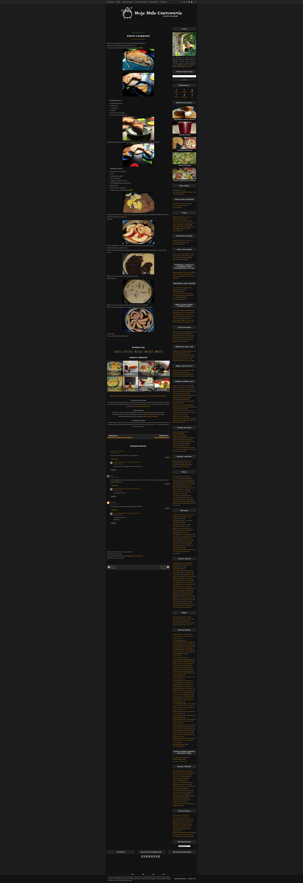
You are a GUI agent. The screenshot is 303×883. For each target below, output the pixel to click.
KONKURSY (187, 784)
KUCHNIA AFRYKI (187, 634)
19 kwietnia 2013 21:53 (114, 477)
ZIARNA (190, 360)
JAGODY (181, 486)
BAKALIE (174, 310)
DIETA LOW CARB (176, 221)
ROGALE (186, 445)
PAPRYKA (181, 538)
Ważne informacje (154, 2)
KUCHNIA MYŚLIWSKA (188, 705)
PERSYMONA (175, 497)
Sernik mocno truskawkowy (162, 389)
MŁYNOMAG (190, 356)
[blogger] (188, 2)
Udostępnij (129, 351)
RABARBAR (189, 499)
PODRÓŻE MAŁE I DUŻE (178, 192)
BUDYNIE (175, 567)
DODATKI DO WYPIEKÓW (183, 287)
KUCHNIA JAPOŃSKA (177, 686)
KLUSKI (174, 312)
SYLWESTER (175, 797)
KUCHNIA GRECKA (187, 374)
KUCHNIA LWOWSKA (188, 698)
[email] (191, 2)
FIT (188, 221)
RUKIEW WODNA (176, 410)
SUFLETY (181, 605)
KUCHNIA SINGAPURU (177, 723)
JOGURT (174, 255)
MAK (174, 599)
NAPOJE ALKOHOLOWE (184, 464)
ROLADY (184, 603)
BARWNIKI (175, 565)
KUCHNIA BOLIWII (176, 655)
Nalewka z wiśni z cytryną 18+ (162, 374)
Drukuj (119, 351)
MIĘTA (174, 399)
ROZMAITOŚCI (182, 796)
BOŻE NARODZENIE (177, 771)
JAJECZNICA (190, 253)
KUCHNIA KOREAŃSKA (187, 692)
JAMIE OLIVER (175, 823)
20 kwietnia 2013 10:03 (114, 504)
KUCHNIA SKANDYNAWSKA (178, 725)
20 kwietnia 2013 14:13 (118, 490)
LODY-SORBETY (182, 255)
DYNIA (174, 484)
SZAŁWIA (175, 414)
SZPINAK (175, 545)
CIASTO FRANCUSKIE (177, 580)
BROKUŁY (175, 516)
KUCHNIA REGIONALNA (177, 719)
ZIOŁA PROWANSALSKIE (188, 420)
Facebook (144, 414)
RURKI (190, 603)
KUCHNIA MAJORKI (176, 700)
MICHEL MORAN (186, 826)
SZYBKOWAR (183, 276)
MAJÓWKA (190, 786)
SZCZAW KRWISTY (182, 414)
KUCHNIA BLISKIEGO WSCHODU (179, 653)
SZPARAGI (188, 543)
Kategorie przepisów (127, 2)
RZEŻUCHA (190, 410)
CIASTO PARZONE (176, 584)
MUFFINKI (175, 601)
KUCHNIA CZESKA (188, 663)
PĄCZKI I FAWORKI (176, 603)
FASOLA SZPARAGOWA (177, 524)
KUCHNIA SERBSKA (188, 721)
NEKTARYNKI (175, 493)
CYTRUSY (175, 482)
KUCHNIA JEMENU (188, 686)
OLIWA (188, 293)
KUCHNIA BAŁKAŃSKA (177, 649)
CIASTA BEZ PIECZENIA (178, 568)
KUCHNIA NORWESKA (188, 707)
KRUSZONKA (181, 597)
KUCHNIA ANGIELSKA (188, 642)
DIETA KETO (175, 219)
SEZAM (192, 412)
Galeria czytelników (152, 416)
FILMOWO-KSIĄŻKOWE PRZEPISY (180, 778)
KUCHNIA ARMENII (189, 644)
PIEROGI (174, 318)
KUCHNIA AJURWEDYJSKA (178, 223)
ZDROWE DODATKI (188, 226)
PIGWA (164, 396)
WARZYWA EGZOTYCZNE (178, 547)
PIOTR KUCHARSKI (190, 832)
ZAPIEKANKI (181, 297)
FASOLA (180, 522)
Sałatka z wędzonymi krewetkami (185, 180)
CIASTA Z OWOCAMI (177, 576)
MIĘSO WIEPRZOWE (177, 622)
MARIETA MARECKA (186, 824)
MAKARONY (175, 356)
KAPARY (174, 391)
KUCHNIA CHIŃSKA (177, 354)
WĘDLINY (175, 278)
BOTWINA (190, 514)
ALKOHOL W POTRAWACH (138, 39)
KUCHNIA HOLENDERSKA (178, 676)
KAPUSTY (175, 530)
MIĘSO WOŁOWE (188, 622)
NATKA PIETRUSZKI (177, 291)
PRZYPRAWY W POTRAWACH (185, 295)
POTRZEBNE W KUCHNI (178, 792)
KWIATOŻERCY (183, 395)
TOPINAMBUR (183, 545)
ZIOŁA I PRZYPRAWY (177, 420)
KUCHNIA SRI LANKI (190, 725)
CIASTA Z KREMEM (188, 574)
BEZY (181, 565)
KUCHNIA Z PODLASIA (177, 740)
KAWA (180, 462)
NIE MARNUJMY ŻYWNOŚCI (178, 293)
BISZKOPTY (187, 565)
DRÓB (174, 619)
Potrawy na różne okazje (141, 2)
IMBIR (179, 389)
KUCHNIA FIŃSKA (176, 669)
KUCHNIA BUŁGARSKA (188, 659)
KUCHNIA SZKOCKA (177, 728)
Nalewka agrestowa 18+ (130, 389)
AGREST (174, 476)
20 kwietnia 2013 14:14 (118, 514)
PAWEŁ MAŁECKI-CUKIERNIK (179, 832)
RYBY (184, 376)
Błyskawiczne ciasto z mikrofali (184, 119)
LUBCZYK (192, 395)
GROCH (186, 524)
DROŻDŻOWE (188, 437)
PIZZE (181, 318)
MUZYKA (182, 190)
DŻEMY (174, 240)
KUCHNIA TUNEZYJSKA (187, 732)
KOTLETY (174, 337)
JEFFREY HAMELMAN (185, 823)
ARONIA (174, 478)
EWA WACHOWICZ (177, 819)
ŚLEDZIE (174, 341)
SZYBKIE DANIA (181, 360)
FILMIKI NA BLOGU (185, 776)
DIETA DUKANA (186, 217)
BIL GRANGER (184, 815)
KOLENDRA (175, 393)
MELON (181, 491)
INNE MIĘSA (188, 619)
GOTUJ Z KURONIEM (186, 821)
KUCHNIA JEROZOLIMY (177, 688)
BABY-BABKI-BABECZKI (178, 563)
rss (192, 97)
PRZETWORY (183, 242)
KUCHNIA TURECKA (177, 734)
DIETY (183, 221)
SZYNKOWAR (191, 276)
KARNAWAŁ (180, 784)
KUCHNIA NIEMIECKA (177, 707)
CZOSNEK (188, 385)
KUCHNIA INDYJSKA (177, 680)
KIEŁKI (179, 391)
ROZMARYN (183, 408)
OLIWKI (185, 536)
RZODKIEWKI (187, 541)
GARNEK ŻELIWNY (186, 274)
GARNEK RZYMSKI (176, 274)
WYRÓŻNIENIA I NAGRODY (178, 803)
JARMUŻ (185, 389)
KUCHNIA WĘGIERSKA (177, 738)
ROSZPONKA (175, 408)
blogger (192, 92)
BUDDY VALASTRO (176, 817)
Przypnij (149, 351)
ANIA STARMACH (176, 815)
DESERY (157, 396)
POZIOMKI (182, 499)
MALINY (179, 489)
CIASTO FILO (188, 578)
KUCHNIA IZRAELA (176, 684)
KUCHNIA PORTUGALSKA (178, 717)
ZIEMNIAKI (175, 553)
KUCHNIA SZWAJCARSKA (188, 728)
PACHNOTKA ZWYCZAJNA (178, 405)
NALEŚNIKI (182, 316)
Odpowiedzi (114, 459)
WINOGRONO (184, 501)
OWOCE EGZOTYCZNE (177, 495)
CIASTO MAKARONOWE (177, 582)
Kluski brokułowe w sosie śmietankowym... (115, 389)
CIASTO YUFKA (187, 586)
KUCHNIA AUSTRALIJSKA (177, 646)
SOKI (180, 466)
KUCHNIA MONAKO (190, 703)
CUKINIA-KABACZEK (177, 520)
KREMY (160, 396)
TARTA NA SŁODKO (189, 605)
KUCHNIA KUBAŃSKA (177, 696)
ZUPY (188, 203)
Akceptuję (192, 878)
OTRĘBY (180, 403)
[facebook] (181, 2)
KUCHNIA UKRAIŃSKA (188, 734)
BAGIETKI (175, 432)
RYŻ (173, 360)
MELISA (182, 397)
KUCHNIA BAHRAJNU (188, 648)
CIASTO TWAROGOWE (177, 586)
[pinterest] (186, 2)
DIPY (174, 287)
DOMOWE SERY (176, 253)
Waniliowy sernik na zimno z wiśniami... (146, 389)
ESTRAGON (180, 387)
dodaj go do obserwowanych (135, 556)
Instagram (151, 414)
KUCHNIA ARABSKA (177, 634)
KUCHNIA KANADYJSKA (177, 690)
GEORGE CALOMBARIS (187, 819)
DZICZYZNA (181, 619)
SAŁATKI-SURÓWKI (176, 224)
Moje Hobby (164, 2)
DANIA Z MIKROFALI (177, 772)
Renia (112, 475)
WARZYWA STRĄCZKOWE (178, 549)
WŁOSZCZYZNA (190, 549)
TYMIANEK (184, 416)
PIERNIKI (188, 601)
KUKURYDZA (175, 534)
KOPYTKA (181, 312)
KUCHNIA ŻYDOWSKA (177, 746)
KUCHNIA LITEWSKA (177, 698)
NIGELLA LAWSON (184, 828)
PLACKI (186, 318)
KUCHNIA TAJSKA (188, 730)
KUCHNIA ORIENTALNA (177, 711)
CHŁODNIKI (175, 203)
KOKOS (192, 391)
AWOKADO (180, 478)
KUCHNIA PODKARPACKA (178, 715)
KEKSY (191, 595)
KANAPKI (187, 333)
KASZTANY (186, 487)
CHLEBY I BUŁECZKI (177, 433)
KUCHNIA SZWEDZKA (177, 730)
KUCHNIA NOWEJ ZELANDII (178, 709)
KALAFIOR (174, 528)
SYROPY (185, 466)
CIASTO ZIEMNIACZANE (178, 588)
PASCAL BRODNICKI (177, 830)
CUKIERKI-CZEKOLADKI (177, 590)
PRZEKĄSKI (188, 405)
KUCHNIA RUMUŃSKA (177, 721)
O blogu (118, 2)
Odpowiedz (167, 457)
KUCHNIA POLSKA (189, 312)
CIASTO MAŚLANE (189, 582)
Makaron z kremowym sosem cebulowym (115, 373)
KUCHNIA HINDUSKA (188, 673)
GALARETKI (175, 594)
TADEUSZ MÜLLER (188, 834)
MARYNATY (175, 242)
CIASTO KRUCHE (145, 396)
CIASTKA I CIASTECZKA (177, 578)
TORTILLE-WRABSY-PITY (177, 322)
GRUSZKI (191, 484)
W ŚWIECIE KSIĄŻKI (177, 194)
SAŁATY (185, 412)
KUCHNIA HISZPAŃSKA (177, 675)
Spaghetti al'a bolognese (146, 374)
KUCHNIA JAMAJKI (186, 684)
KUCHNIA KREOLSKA (177, 694)
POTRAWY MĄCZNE (177, 320)
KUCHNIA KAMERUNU (189, 688)
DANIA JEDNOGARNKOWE (178, 272)
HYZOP (174, 389)
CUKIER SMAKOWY (189, 588)
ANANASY (181, 476)
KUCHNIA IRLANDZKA (177, 682)
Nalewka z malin (184, 134)
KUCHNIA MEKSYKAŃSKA (178, 703)
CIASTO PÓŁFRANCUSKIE (188, 584)
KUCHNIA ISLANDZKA (187, 682)
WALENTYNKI (186, 799)
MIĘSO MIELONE (183, 621)
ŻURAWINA (175, 505)
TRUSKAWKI (175, 501)
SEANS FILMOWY (189, 192)
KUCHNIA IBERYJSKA (189, 676)
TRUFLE (190, 545)
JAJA (183, 253)
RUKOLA (183, 410)
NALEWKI (186, 462)
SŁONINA (188, 624)
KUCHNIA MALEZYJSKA (187, 700)
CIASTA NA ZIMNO (176, 572)
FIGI (180, 484)
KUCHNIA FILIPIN (187, 667)
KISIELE (174, 597)
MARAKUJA (175, 491)
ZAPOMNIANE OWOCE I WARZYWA (180, 418)
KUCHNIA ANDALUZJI (177, 642)
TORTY (174, 607)
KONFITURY (188, 240)
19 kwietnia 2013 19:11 (114, 452)
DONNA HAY (184, 817)
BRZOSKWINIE (189, 480)
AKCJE (174, 757)
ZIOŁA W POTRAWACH (177, 299)
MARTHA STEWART (177, 826)
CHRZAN (181, 385)
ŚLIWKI (191, 503)
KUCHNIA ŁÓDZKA (187, 314)
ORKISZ (188, 358)
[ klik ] (141, 48)
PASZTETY (175, 339)
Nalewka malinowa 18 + (130, 374)
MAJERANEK (175, 397)
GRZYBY (174, 526)
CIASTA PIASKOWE (188, 572)
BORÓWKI (181, 480)
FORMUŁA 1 (175, 780)
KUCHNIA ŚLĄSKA (176, 742)
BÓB (188, 516)
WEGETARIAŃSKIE (176, 226)
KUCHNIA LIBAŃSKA (188, 696)
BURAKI (181, 516)
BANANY (174, 480)
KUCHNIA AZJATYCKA (183, 353)
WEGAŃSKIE (186, 224)
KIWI (192, 487)
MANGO (186, 489)
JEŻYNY (187, 486)
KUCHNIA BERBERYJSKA (178, 651)
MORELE (186, 491)
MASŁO (190, 255)
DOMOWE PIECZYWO (182, 331)
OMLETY (174, 259)
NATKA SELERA (176, 401)
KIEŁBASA (175, 335)
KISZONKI (181, 240)
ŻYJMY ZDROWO (176, 230)
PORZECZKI (175, 499)
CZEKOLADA (152, 396)
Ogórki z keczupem (184, 165)
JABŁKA (174, 486)
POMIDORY (175, 540)
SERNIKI (174, 605)
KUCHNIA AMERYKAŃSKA (178, 640)
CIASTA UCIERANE (176, 574)
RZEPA (180, 541)
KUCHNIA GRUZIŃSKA (187, 671)
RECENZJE (175, 796)
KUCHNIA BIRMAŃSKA (189, 651)
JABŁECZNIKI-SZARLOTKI (185, 594)
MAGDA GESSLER (176, 824)
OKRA (181, 536)
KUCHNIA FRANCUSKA (186, 669)
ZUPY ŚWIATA (176, 207)
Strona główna (110, 2)
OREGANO (190, 401)
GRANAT (185, 484)
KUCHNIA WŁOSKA (176, 314)
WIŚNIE (191, 501)
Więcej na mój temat (186, 66)
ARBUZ (187, 476)
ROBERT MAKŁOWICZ (177, 834)
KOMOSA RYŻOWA (184, 393)
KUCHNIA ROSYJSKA (190, 719)
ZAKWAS (174, 451)
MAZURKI (185, 599)
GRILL (174, 333)
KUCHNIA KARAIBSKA (189, 690)
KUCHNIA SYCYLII (189, 727)
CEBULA (174, 518)
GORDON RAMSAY (176, 821)
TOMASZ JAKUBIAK (177, 836)
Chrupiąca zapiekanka (184, 150)
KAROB (179, 487)
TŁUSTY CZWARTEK (177, 799)
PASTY (174, 295)
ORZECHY (182, 493)
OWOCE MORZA (176, 376)
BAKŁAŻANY (182, 514)
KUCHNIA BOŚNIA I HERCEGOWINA (180, 657)
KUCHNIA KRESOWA (187, 694)
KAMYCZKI (175, 190)
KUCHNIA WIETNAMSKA (178, 736)
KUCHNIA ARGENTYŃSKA (178, 644)
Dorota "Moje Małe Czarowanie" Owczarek (127, 462)
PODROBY (175, 624)
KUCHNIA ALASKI (189, 636)
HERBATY (191, 387)
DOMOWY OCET (176, 776)
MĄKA (174, 316)
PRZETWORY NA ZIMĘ (177, 244)
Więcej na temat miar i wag (143, 406)
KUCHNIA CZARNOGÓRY (177, 663)
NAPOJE (174, 464)
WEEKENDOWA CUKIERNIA (184, 607)
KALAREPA (181, 528)
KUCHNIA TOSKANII (177, 732)
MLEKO (180, 257)
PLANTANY (188, 497)
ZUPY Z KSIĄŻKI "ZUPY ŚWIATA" (179, 205)
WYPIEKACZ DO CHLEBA (188, 449)
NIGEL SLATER (175, 828)
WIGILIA (182, 801)
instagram (184, 92)
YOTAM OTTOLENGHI (187, 836)
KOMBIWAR (175, 276)
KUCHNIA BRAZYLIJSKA (177, 659)
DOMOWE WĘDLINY (190, 272)
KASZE (174, 353)
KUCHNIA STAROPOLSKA (178, 727)
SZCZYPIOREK (176, 416)
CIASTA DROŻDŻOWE (177, 570)
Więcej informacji (180, 878)
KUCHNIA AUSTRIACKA (189, 646)
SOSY (174, 297)
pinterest (176, 97)
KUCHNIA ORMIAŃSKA (189, 711)
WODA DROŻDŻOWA (177, 449)
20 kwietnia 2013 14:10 (118, 463)
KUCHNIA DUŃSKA (176, 665)
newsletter (184, 97)
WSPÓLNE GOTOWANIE (178, 759)
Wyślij (159, 351)
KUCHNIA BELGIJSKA (189, 649)
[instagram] (184, 2)
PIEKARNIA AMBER (183, 757)
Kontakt (142, 426)
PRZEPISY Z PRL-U (189, 223)
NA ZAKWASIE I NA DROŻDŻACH (179, 441)
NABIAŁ (187, 257)
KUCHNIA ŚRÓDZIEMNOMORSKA (179, 744)
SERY (189, 796)
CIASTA (128, 396)
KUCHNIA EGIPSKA (187, 665)
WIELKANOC (175, 801)
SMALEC (182, 339)
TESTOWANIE (183, 797)
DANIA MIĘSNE (176, 617)
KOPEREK (175, 289)
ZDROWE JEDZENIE (177, 228)
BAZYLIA (174, 385)
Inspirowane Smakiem (117, 451)
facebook (176, 92)
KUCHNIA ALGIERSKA (177, 638)
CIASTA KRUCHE (187, 570)
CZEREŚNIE (183, 482)
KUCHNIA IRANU (187, 680)
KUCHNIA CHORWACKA (188, 661)
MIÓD (174, 257)
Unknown (113, 502)
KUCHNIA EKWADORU (177, 667)
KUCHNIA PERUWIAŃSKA (178, 713)
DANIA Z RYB (188, 370)
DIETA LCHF (183, 219)
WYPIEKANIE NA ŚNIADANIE (179, 761)
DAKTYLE (190, 482)
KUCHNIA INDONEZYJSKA (178, 678)
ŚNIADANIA (182, 259)
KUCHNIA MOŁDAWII (177, 705)
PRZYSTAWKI (185, 794)
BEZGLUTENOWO (176, 217)
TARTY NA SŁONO (187, 320)
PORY (183, 540)
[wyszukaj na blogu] (195, 2)
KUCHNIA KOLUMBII (177, 692)
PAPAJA (187, 495)
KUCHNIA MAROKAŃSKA (178, 701)
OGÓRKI (174, 536)
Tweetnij (139, 351)
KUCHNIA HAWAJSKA (177, 673)
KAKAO (174, 462)
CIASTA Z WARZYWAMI (135, 396)
